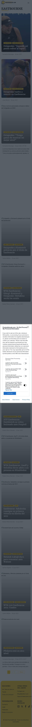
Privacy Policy (26, 399)
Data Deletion (6, 399)
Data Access (16, 399)
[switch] (25, 363)
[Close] (28, 327)
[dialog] (16, 363)
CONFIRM (10, 393)
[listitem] (16, 359)
